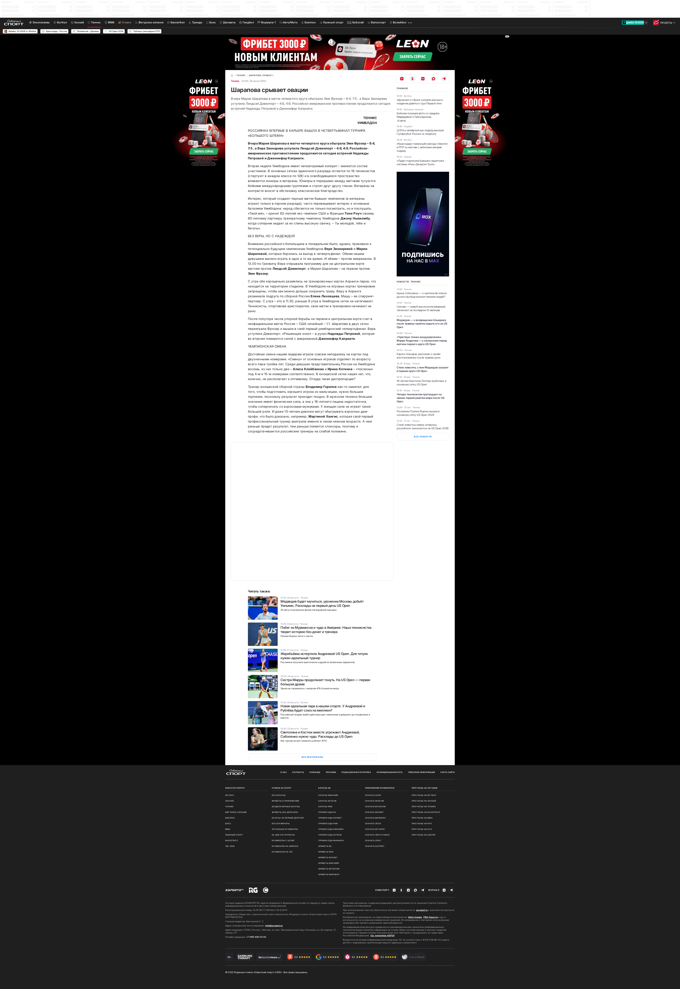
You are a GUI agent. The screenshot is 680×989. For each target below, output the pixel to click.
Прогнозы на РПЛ (422, 823)
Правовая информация (421, 772)
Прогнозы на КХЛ (422, 829)
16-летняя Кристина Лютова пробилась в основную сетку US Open (421, 382)
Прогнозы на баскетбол (426, 812)
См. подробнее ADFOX (382, 935)
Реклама (331, 772)
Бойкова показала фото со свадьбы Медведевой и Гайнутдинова (418, 115)
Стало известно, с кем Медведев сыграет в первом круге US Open (422, 369)
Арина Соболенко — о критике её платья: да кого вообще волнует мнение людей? (422, 294)
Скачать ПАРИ (373, 795)
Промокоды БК (327, 812)
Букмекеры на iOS (282, 852)
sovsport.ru (421, 910)
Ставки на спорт (281, 788)
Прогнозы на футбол (424, 795)
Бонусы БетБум (327, 801)
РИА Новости (430, 917)
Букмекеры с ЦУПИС (283, 840)
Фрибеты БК (325, 846)
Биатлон (230, 818)
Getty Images (415, 917)
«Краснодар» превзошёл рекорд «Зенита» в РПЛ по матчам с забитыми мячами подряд (422, 147)
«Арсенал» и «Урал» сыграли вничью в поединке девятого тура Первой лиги (420, 101)
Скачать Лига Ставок (377, 835)
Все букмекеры (281, 823)
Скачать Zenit (373, 840)
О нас (283, 772)
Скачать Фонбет (374, 812)
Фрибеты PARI (325, 852)
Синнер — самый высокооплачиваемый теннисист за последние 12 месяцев (421, 308)
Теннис (235, 80)
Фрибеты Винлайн (328, 863)
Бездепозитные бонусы (286, 806)
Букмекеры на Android (285, 846)
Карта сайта (448, 772)
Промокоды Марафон (331, 840)
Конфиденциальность (390, 772)
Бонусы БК (324, 788)
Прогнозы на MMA (422, 818)
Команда (315, 772)
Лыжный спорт (234, 835)
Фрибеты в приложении (285, 801)
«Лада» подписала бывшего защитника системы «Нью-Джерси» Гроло (420, 162)
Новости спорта (235, 788)
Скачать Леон (373, 823)
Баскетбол (231, 840)
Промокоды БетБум (330, 835)
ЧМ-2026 (230, 846)
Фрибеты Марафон (328, 874)
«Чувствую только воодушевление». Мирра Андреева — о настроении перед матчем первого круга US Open (422, 340)
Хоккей (229, 801)
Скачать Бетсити (375, 829)
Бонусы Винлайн (328, 795)
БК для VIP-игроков (283, 835)
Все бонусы (279, 795)
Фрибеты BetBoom (328, 869)
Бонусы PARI (325, 806)
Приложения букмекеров (380, 788)
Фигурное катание (236, 812)
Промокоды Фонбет (330, 818)
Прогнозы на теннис (424, 806)
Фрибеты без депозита (285, 812)
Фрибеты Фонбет (328, 857)
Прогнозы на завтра (424, 835)
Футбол (229, 795)
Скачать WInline (374, 801)
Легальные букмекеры (285, 829)
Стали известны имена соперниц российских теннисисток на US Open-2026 (423, 426)
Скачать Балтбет (375, 846)
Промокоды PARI (328, 823)
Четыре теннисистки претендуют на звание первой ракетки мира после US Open (420, 398)
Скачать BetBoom (375, 806)
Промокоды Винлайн (330, 829)
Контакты (298, 772)
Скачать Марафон (375, 818)
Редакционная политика (356, 772)
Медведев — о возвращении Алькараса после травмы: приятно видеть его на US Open (422, 323)
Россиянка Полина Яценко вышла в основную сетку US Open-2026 (418, 413)
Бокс (228, 823)
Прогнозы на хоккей (424, 801)
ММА (227, 829)
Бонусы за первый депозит (288, 818)
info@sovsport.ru (274, 925)
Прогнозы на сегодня (425, 788)
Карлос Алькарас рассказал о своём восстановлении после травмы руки (418, 355)
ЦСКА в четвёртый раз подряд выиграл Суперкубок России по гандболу (420, 132)
